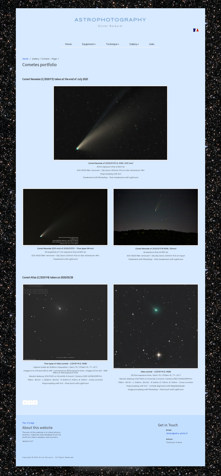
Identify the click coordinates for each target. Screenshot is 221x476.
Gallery (133, 44)
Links (151, 44)
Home (68, 44)
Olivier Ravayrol (110, 26)
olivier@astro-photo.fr (177, 433)
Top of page (28, 422)
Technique (111, 44)
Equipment (88, 44)
